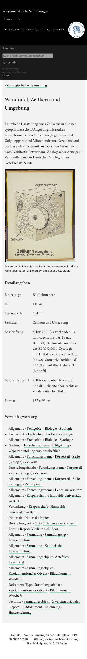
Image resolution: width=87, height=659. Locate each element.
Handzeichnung (20, 612)
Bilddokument (60, 573)
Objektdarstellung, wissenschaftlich (34, 450)
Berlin (72, 522)
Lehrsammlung (19, 539)
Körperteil (62, 455)
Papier (44, 517)
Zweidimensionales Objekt (28, 573)
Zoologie (65, 428)
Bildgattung (60, 444)
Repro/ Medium (31, 528)
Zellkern (31, 461)
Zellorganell (33, 483)
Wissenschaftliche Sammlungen (25, 10)
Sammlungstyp (55, 534)
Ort (37, 522)
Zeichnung (52, 606)
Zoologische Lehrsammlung (26, 84)
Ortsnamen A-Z (54, 522)
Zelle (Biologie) (21, 472)
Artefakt (61, 556)
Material (31, 517)
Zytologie (66, 439)
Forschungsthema (37, 444)
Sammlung (34, 534)
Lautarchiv (12, 18)
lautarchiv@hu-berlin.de (45, 635)
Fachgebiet (34, 428)
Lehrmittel (16, 561)
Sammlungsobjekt (40, 556)
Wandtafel (16, 578)
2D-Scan (52, 528)
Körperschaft (36, 495)
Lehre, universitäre (68, 489)
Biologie (51, 428)
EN (3, 75)
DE (8, 75)
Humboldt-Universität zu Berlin (38, 509)
